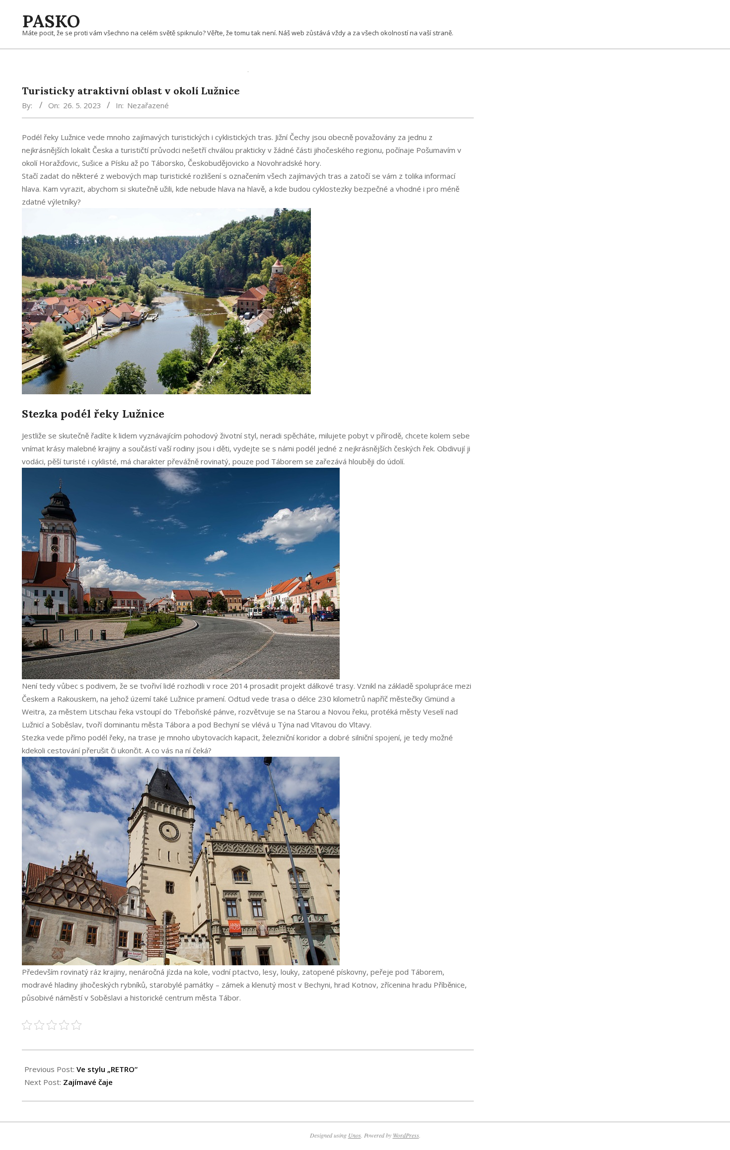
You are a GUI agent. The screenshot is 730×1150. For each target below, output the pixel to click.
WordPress (406, 1135)
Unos (354, 1135)
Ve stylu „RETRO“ (107, 1069)
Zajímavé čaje (88, 1082)
